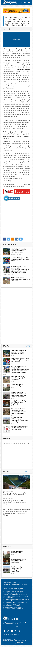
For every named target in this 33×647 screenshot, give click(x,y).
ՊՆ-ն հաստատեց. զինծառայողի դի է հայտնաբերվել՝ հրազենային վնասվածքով (19, 420)
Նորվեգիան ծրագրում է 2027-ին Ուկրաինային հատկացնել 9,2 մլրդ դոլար (20, 259)
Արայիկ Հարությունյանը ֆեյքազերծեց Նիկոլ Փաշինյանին (18, 402)
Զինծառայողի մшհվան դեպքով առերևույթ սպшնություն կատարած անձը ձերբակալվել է (18, 411)
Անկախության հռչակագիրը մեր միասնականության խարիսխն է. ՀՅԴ (19, 428)
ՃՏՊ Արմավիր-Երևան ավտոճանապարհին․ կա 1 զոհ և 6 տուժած (20, 279)
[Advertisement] (16, 219)
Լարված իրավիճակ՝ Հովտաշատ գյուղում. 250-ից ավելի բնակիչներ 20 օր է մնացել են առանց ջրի (19, 394)
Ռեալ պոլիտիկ (7, 582)
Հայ (21, 2)
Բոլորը (27, 346)
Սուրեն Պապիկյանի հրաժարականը (17, 385)
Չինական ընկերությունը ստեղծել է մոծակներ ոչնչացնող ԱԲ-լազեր (18, 250)
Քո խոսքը (25, 584)
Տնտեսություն (16, 584)
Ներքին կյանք (17, 582)
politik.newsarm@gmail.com (15, 626)
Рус (25, 2)
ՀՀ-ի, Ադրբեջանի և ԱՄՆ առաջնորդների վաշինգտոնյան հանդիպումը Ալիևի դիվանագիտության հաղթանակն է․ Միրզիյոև (20, 269)
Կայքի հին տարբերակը (11, 634)
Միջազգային (6, 584)
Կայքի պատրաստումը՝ (9, 642)
